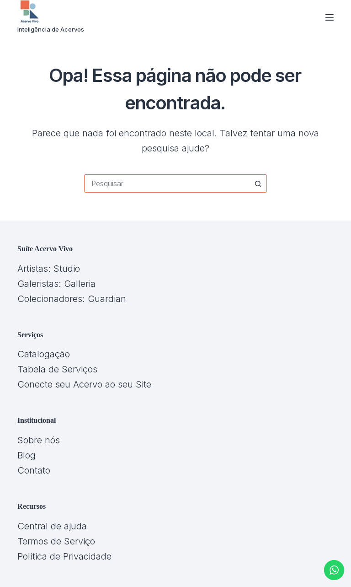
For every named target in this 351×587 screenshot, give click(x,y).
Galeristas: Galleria (56, 283)
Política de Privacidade (64, 556)
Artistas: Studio (48, 268)
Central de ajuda (52, 526)
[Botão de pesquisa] (257, 183)
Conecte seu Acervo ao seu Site (84, 384)
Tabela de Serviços (57, 369)
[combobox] (167, 183)
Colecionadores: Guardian (71, 298)
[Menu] (329, 17)
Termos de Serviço (56, 541)
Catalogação (43, 354)
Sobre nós (38, 440)
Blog (26, 455)
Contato (33, 470)
